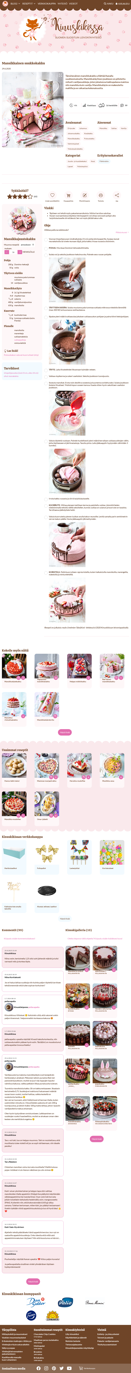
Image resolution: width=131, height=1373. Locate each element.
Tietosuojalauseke (74, 1344)
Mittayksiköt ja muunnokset (14, 1334)
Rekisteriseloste (73, 1341)
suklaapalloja (20, 340)
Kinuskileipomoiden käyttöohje (80, 1348)
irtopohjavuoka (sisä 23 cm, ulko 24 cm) (21, 373)
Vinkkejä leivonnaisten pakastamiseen (12, 1352)
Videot (73, 3)
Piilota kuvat (121, 232)
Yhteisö (62, 3)
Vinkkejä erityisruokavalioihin (15, 1344)
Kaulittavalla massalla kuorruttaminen (11, 1358)
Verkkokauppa (47, 3)
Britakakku (39, 1357)
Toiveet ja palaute (105, 1337)
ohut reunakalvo (11, 376)
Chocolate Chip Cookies (45, 1334)
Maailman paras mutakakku (46, 1340)
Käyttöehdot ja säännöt (76, 1337)
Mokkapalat (39, 1346)
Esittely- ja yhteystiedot (108, 1334)
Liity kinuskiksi (72, 1334)
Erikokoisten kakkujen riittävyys (17, 1341)
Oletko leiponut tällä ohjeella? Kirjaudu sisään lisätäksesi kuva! (95, 938)
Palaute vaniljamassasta (108, 1341)
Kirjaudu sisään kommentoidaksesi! (19, 938)
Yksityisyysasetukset (107, 1344)
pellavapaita (33, 1007)
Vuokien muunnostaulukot (14, 1337)
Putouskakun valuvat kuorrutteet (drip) (21, 355)
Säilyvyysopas (8, 1348)
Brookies (38, 1352)
